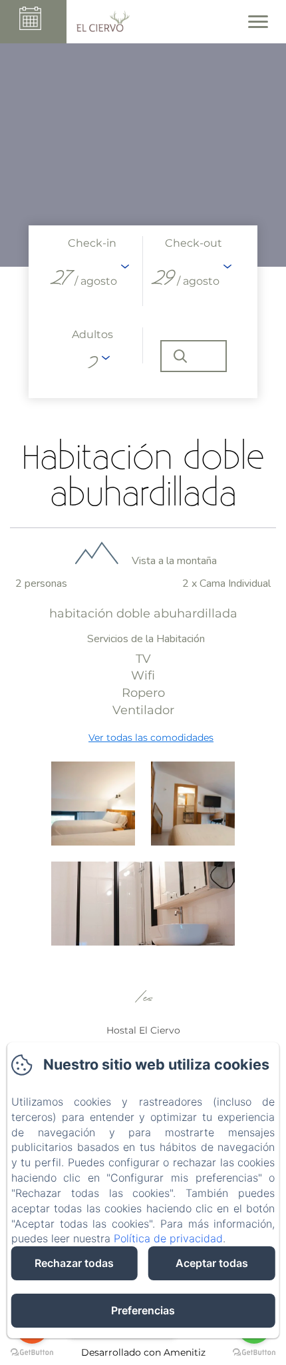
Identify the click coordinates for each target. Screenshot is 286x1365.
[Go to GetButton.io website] (254, 1352)
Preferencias (143, 1310)
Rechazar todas (74, 1263)
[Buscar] (193, 356)
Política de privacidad (168, 1238)
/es (143, 999)
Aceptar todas (212, 1263)
